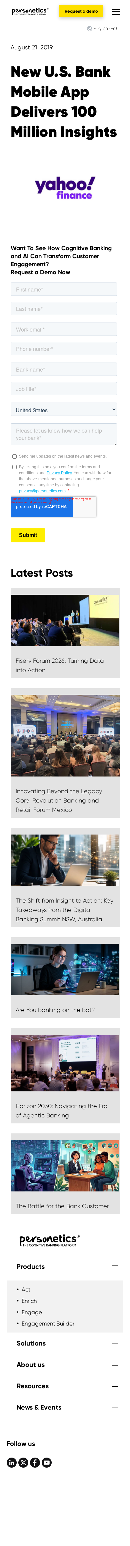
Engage (32, 1312)
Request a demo (81, 11)
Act (26, 1289)
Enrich (29, 1301)
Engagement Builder (48, 1323)
